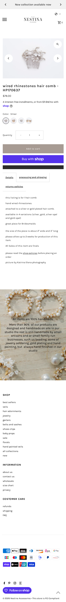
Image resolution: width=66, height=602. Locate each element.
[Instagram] (14, 583)
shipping (7, 510)
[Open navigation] (12, 19)
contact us (8, 476)
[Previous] (5, 4)
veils (5, 406)
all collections (10, 451)
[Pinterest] (8, 583)
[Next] (60, 4)
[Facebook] (4, 583)
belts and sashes (12, 424)
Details (9, 177)
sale (5, 437)
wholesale (8, 481)
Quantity (7, 135)
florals (6, 442)
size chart (8, 485)
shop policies (30, 253)
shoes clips (9, 429)
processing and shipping (33, 177)
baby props (9, 433)
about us (7, 472)
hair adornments (12, 411)
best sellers (9, 402)
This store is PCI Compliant (45, 598)
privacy (6, 490)
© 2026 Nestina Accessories (17, 598)
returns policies (14, 186)
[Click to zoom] (58, 44)
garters (7, 420)
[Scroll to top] (58, 592)
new (5, 455)
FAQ (5, 515)
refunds (7, 506)
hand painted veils (13, 446)
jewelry (6, 415)
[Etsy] (20, 583)
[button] (58, 14)
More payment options (33, 167)
